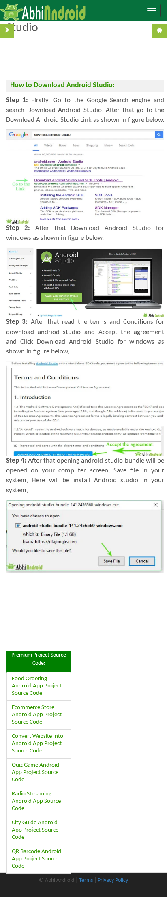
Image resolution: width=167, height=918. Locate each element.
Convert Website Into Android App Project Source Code (37, 743)
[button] (140, 10)
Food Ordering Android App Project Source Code (37, 686)
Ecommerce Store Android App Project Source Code (37, 715)
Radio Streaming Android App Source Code (36, 801)
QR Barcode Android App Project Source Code (36, 859)
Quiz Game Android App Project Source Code (35, 772)
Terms (86, 880)
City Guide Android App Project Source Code (35, 830)
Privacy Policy (113, 880)
